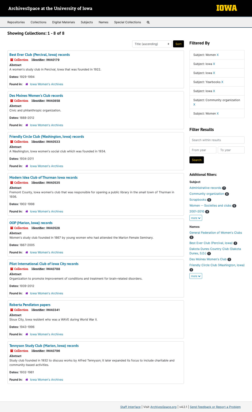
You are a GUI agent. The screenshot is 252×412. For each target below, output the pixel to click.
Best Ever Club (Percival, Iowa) (212, 243)
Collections (38, 22)
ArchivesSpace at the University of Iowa (50, 8)
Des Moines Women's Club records (36, 95)
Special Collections (127, 22)
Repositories (16, 22)
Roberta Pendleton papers (29, 304)
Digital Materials (63, 22)
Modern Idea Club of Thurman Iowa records (43, 177)
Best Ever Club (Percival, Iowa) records (39, 54)
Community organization (208, 193)
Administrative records (207, 188)
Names (103, 22)
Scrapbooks (199, 199)
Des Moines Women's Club (209, 259)
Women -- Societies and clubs (212, 205)
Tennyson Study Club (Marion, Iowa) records (44, 345)
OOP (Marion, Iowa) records (30, 222)
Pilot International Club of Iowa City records (43, 263)
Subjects (87, 22)
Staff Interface (130, 407)
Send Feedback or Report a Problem (215, 407)
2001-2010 (198, 211)
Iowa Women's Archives (46, 84)
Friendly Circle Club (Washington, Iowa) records (46, 136)
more (194, 217)
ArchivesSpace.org (163, 407)
